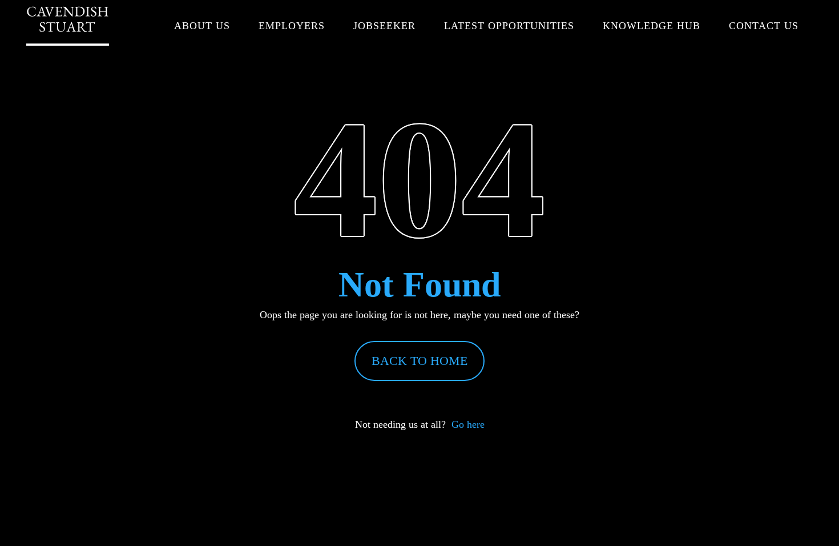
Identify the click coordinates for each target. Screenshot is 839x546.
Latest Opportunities (509, 25)
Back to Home (419, 361)
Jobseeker (384, 25)
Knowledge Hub (651, 25)
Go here (468, 424)
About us (202, 25)
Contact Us (763, 25)
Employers (292, 25)
